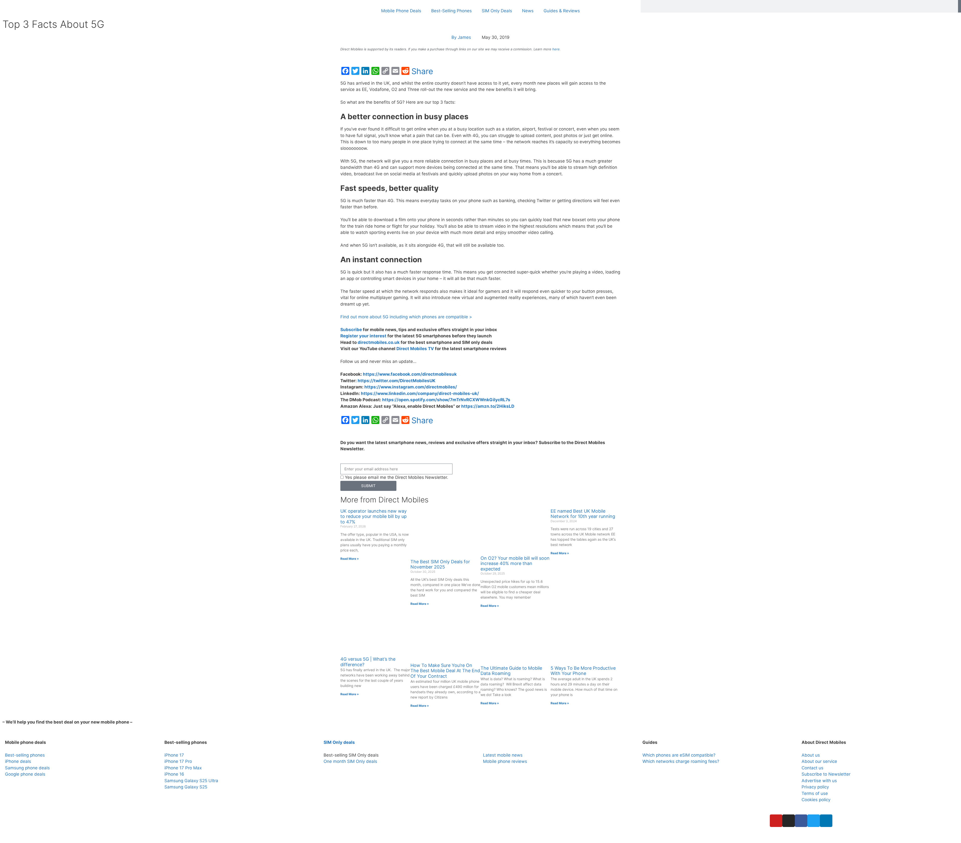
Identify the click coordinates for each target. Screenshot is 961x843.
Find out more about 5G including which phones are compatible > (406, 316)
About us (811, 755)
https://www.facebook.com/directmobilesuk (410, 374)
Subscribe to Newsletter (826, 774)
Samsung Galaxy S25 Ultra (191, 780)
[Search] (959, 6)
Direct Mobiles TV (415, 348)
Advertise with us (819, 780)
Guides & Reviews (562, 10)
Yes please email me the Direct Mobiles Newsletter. (396, 477)
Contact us (812, 767)
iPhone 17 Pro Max (183, 767)
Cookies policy (816, 799)
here (556, 49)
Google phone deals (25, 774)
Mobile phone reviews (505, 761)
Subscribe (351, 329)
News (528, 10)
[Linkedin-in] (826, 820)
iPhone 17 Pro (178, 761)
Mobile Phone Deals (401, 10)
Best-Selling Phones (451, 10)
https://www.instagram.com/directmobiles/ (410, 386)
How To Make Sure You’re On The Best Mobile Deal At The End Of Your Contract (445, 671)
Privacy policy (815, 786)
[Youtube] (776, 820)
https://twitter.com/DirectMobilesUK (396, 380)
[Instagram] (788, 820)
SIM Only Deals (497, 10)
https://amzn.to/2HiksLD (487, 406)
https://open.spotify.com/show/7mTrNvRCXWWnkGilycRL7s (446, 399)
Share (422, 71)
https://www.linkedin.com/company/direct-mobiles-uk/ (420, 393)
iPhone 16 (174, 774)
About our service (819, 761)
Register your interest (363, 335)
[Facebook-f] (801, 820)
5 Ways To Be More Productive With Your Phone (583, 670)
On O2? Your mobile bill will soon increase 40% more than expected (515, 563)
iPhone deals (18, 761)
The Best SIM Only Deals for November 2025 (440, 564)
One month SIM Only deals (350, 761)
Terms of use (815, 793)
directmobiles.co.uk (379, 342)
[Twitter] (813, 820)
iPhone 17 (174, 755)
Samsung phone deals (27, 767)
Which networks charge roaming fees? (680, 761)
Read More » (349, 558)
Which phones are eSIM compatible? (678, 755)
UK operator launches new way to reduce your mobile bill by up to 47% (373, 516)
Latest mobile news (503, 755)
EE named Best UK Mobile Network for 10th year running (583, 513)
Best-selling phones (25, 755)
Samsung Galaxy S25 (185, 786)
